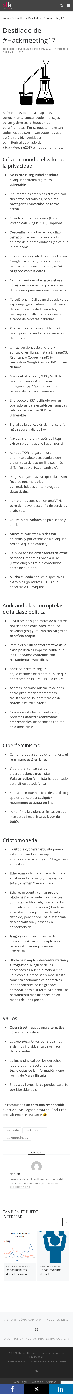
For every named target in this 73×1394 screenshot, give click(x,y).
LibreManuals (26, 1089)
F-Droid (56, 362)
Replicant (17, 357)
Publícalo (36, 1389)
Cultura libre (18, 18)
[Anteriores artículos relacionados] (58, 1222)
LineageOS (59, 352)
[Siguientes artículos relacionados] (66, 1222)
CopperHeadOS (39, 357)
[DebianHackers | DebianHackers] (7, 5)
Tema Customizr (57, 1361)
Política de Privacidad (43, 1382)
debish (11, 49)
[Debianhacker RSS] (36, 1371)
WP (24, 1361)
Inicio (6, 18)
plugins (27, 443)
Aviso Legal (20, 1382)
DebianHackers (27, 1353)
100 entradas (20, 1187)
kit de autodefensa (31, 783)
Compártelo (12, 1389)
